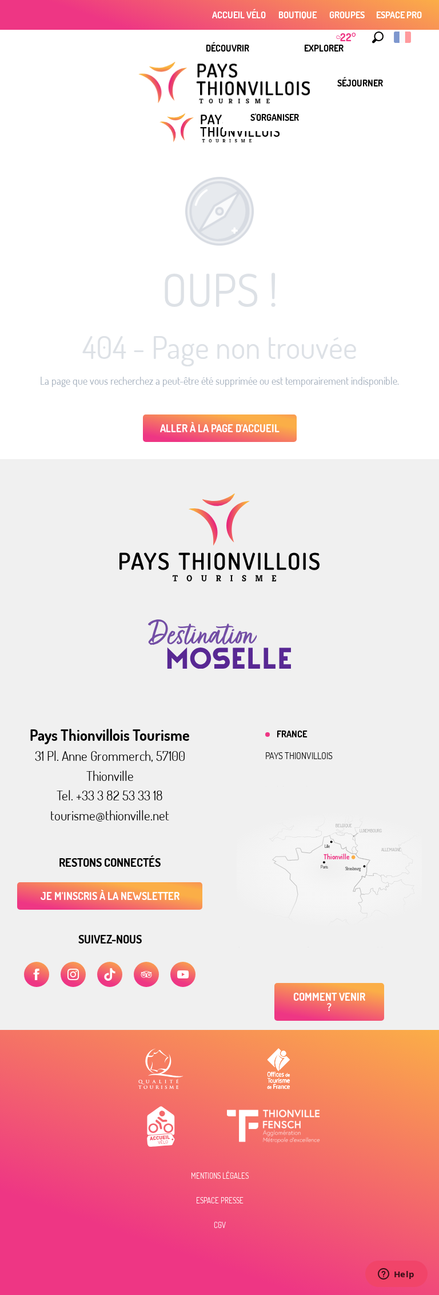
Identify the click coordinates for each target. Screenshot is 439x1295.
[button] (378, 37)
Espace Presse (220, 1200)
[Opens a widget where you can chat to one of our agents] (396, 1275)
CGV (220, 1225)
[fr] (403, 37)
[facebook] (36, 974)
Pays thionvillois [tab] (299, 755)
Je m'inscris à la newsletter (110, 896)
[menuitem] (227, 48)
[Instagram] (73, 974)
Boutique (297, 15)
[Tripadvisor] (146, 974)
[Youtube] (182, 974)
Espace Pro (399, 15)
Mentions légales (220, 1175)
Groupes (347, 15)
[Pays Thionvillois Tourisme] (219, 578)
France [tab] (292, 734)
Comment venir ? (329, 1001)
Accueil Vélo (239, 15)
